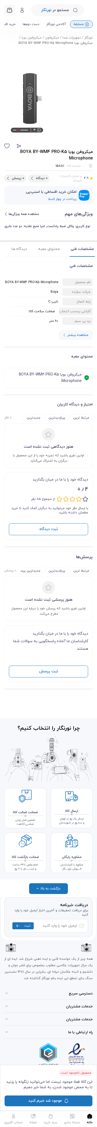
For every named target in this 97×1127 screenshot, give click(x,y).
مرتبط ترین (81, 418)
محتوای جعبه (49, 249)
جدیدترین (33, 418)
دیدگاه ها (19, 249)
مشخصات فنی (82, 249)
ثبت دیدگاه (48, 529)
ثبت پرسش (48, 671)
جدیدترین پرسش (28, 571)
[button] (19, 146)
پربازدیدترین (56, 418)
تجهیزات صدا (72, 38)
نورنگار (88, 38)
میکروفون (52, 38)
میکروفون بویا (31, 38)
